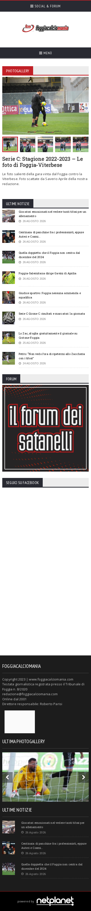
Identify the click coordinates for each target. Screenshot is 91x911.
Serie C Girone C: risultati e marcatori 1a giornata (52, 313)
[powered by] (45, 895)
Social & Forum (47, 6)
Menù (47, 53)
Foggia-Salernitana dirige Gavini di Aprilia (47, 273)
